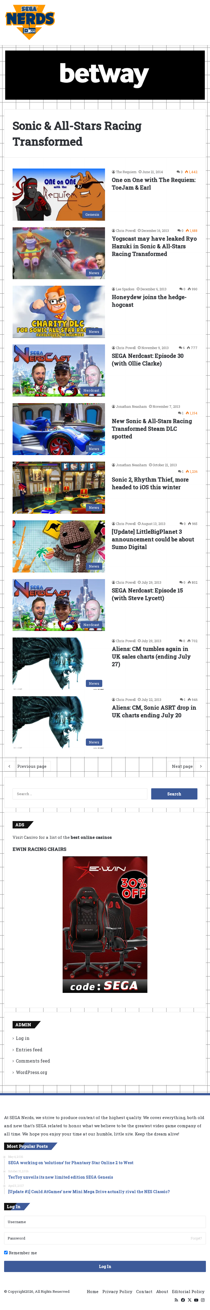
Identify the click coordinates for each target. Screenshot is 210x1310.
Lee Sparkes (125, 289)
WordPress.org (31, 1072)
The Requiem (126, 172)
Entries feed (29, 1049)
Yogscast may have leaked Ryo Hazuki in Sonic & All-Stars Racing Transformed (154, 246)
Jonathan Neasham (131, 406)
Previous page (31, 766)
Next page (182, 766)
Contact (144, 1291)
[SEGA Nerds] (30, 22)
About (162, 1291)
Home (92, 1291)
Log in (23, 1038)
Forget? (196, 1238)
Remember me (22, 1252)
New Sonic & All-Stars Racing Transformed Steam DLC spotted (152, 428)
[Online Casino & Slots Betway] (105, 74)
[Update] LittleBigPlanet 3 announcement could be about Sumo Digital (153, 539)
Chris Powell (126, 230)
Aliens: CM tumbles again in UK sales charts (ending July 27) (151, 656)
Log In (105, 1266)
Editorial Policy (188, 1291)
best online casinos (91, 837)
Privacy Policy (117, 1291)
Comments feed (33, 1061)
